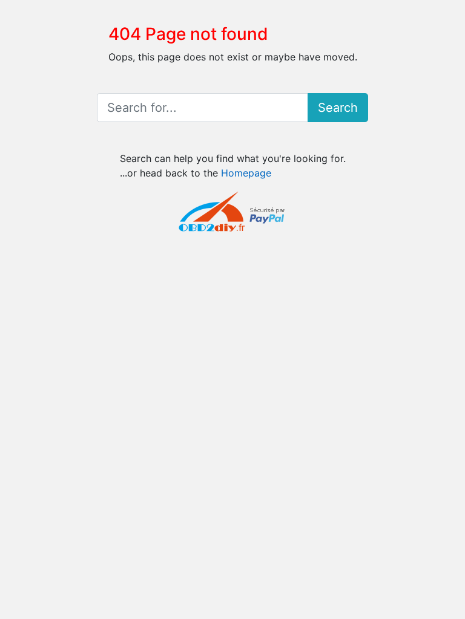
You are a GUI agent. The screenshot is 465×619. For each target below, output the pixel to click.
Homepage (246, 173)
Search (338, 107)
